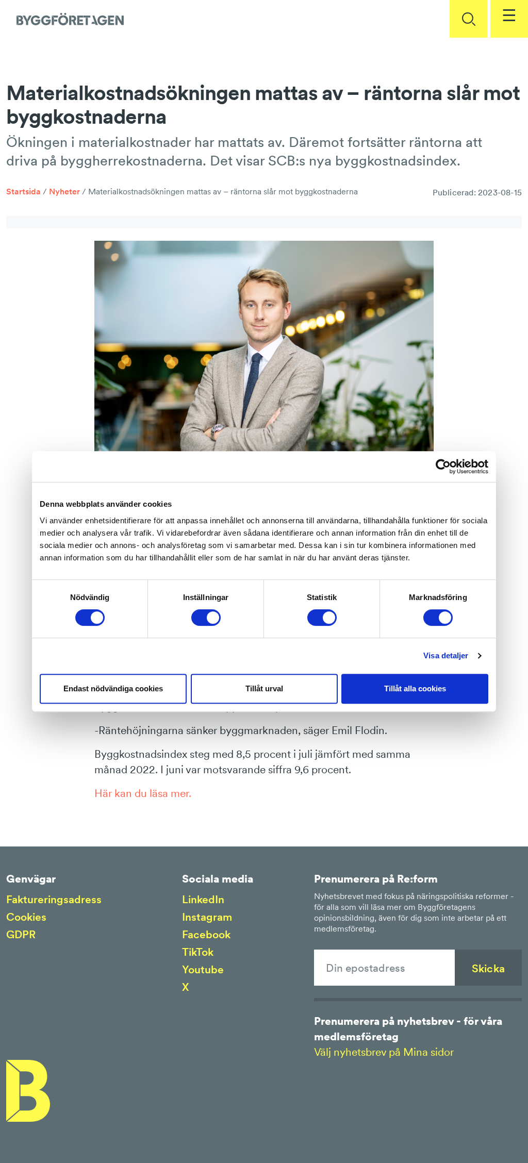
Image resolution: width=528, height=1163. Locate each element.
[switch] (206, 617)
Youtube (203, 969)
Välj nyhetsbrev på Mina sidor (384, 1052)
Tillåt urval (264, 688)
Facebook (206, 934)
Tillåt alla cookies (415, 688)
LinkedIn (203, 899)
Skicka (488, 968)
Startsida (23, 191)
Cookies (26, 917)
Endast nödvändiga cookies (113, 688)
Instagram (207, 917)
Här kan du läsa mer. (142, 793)
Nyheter (64, 191)
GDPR (21, 934)
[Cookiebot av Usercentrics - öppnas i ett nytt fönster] (443, 466)
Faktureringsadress (54, 899)
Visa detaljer (445, 655)
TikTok (197, 952)
